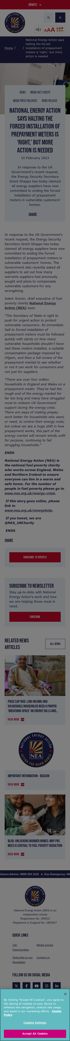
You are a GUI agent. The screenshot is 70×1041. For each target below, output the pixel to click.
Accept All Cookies (34, 1033)
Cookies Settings (35, 1022)
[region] (35, 1015)
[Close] (65, 994)
